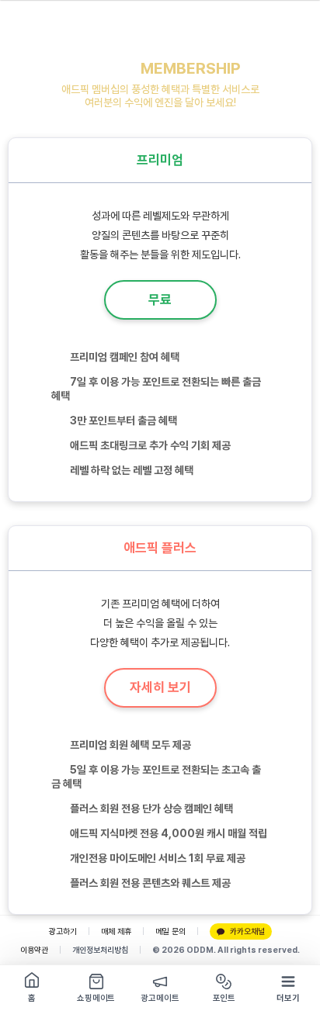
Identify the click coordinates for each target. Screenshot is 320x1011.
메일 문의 (170, 931)
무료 (160, 299)
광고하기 (63, 931)
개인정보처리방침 (100, 950)
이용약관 (34, 950)
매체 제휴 (116, 931)
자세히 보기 (160, 687)
